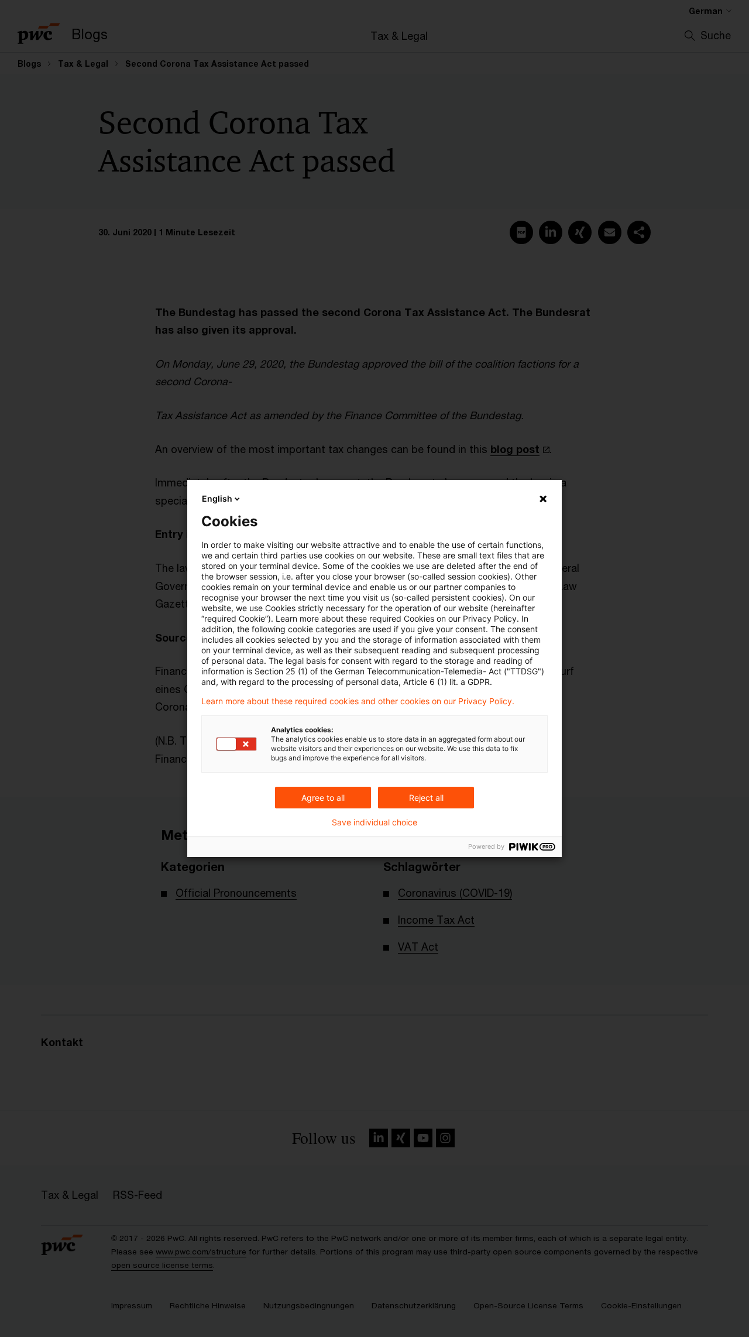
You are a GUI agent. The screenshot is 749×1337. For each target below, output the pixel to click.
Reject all (426, 798)
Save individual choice (374, 822)
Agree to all (323, 798)
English (217, 498)
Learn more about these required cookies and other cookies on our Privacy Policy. (357, 701)
